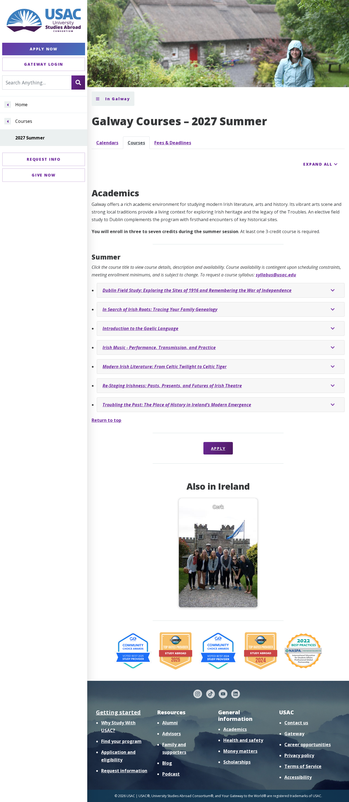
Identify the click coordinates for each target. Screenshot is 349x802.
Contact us (296, 723)
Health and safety (243, 740)
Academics (235, 729)
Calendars (107, 143)
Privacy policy (299, 755)
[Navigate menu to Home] (7, 104)
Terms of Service (302, 766)
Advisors (171, 734)
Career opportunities (307, 745)
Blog (167, 763)
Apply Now (43, 48)
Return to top (106, 420)
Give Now (44, 175)
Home (21, 105)
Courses (23, 121)
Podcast (171, 774)
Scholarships (237, 762)
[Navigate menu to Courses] (7, 121)
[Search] (78, 82)
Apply (218, 448)
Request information (124, 771)
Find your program (121, 741)
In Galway (117, 98)
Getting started (118, 712)
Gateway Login (43, 64)
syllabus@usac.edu (276, 275)
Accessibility (298, 777)
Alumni (170, 723)
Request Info (43, 159)
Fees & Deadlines (172, 143)
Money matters (240, 751)
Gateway (294, 734)
